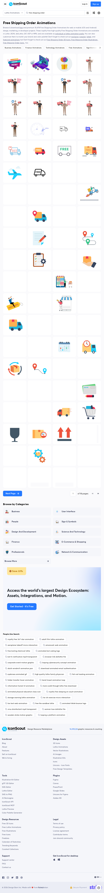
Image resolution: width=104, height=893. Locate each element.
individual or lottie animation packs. (69, 34)
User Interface (68, 512)
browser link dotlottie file (55, 657)
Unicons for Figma (60, 794)
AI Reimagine (7, 798)
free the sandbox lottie (44, 703)
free (21, 27)
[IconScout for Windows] (59, 860)
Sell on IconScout (9, 754)
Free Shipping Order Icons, (14, 43)
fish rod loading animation (83, 674)
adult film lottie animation (53, 639)
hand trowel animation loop (53, 680)
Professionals (18, 552)
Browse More (11, 561)
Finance (16, 542)
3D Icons (56, 743)
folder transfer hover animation (21, 680)
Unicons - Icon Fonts (61, 765)
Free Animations (75, 48)
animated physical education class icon (24, 692)
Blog (4, 743)
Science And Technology (73, 532)
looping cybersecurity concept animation (59, 662)
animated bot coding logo (49, 651)
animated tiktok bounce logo (74, 703)
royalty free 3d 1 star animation (21, 639)
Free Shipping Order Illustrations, (84, 40)
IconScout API (7, 802)
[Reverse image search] (88, 12)
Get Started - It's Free (21, 606)
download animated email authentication (58, 668)
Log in (84, 4)
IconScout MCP (8, 805)
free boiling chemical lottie (19, 651)
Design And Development (24, 532)
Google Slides (58, 791)
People (15, 522)
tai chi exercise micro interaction (56, 697)
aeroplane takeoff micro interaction (22, 645)
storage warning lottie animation (21, 697)
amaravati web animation (57, 645)
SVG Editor (6, 787)
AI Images (57, 754)
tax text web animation (17, 703)
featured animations (11, 40)
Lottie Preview (8, 809)
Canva (55, 783)
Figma (55, 780)
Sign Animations (92, 48)
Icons (55, 761)
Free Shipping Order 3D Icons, (59, 40)
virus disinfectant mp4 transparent (22, 709)
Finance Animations (33, 48)
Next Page (10, 494)
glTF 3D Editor (8, 783)
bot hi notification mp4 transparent (22, 657)
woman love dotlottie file (55, 709)
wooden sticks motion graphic (20, 715)
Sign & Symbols (69, 522)
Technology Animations (55, 48)
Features (5, 750)
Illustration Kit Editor (10, 780)
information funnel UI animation (21, 686)
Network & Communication (75, 552)
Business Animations (13, 48)
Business (16, 512)
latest (89, 37)
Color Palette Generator (12, 813)
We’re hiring (7, 758)
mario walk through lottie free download (59, 686)
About (4, 747)
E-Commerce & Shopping (74, 542)
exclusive (75, 37)
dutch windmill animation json (20, 668)
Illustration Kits (59, 758)
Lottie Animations (60, 747)
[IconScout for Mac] (54, 860)
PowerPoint (58, 787)
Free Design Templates (62, 769)
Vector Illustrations (60, 750)
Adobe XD (57, 798)
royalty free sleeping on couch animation (66, 692)
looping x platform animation (52, 715)
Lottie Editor (7, 791)
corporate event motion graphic (21, 662)
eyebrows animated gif (17, 674)
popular (82, 37)
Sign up (96, 4)
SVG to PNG (7, 794)
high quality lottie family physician (49, 674)
